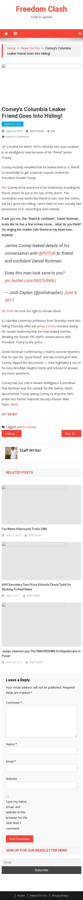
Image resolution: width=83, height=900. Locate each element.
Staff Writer (37, 131)
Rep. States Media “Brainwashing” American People (73, 434)
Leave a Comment (17, 136)
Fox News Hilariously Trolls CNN (24, 529)
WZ (4, 187)
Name (11, 744)
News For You (12, 124)
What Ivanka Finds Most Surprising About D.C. (14, 434)
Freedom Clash (41, 9)
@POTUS (47, 253)
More (14, 404)
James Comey (46, 326)
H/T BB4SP (9, 414)
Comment (14, 702)
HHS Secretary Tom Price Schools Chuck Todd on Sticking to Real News (36, 587)
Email (11, 761)
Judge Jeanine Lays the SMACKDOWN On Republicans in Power (41, 654)
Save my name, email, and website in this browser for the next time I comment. (16, 815)
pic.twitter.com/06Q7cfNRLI (30, 280)
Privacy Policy (60, 895)
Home (21, 895)
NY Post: (8, 311)
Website (11, 779)
